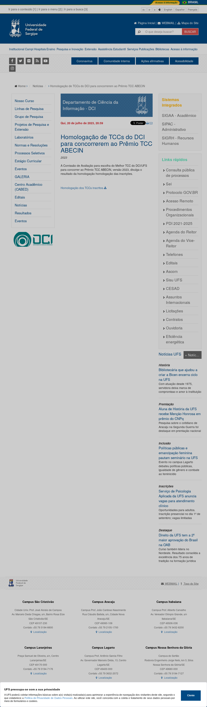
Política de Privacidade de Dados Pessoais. (48, 698)
